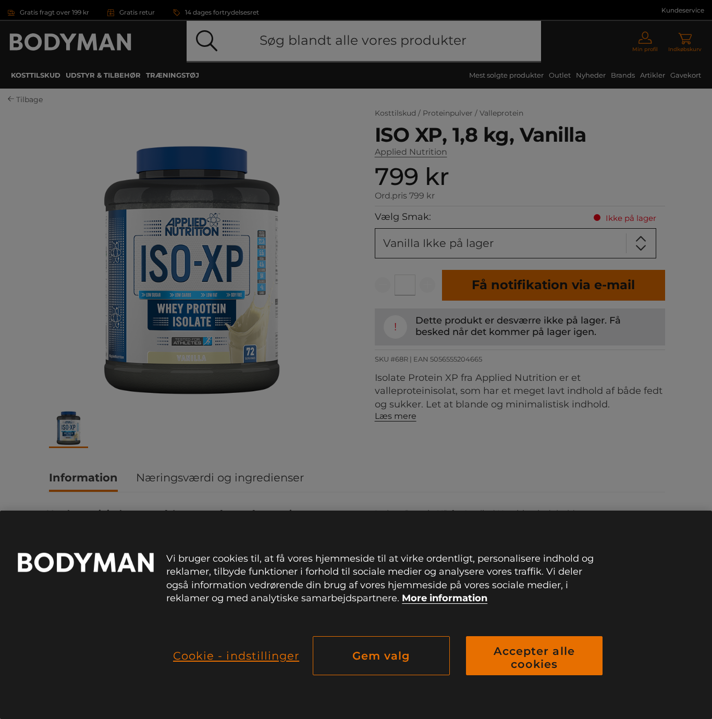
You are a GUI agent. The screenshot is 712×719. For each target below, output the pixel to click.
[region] (356, 615)
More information (444, 598)
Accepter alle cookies (534, 657)
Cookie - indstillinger (236, 655)
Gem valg (381, 655)
